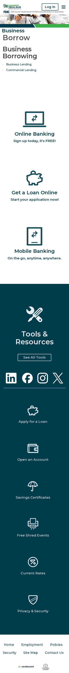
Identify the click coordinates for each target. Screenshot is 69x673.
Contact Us (54, 653)
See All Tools (34, 357)
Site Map (30, 653)
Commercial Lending (21, 70)
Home (9, 645)
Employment (32, 645)
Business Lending (18, 64)
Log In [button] (50, 7)
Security (9, 653)
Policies (56, 645)
